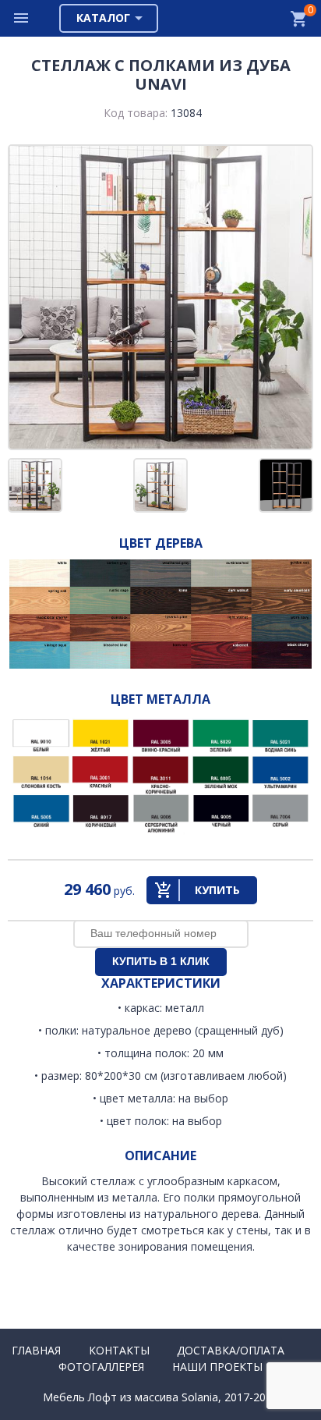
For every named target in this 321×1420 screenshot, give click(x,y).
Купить (217, 889)
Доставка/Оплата (230, 1350)
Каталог (103, 17)
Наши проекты (217, 1366)
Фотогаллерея (101, 1366)
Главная (36, 1350)
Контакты (119, 1350)
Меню (22, 18)
